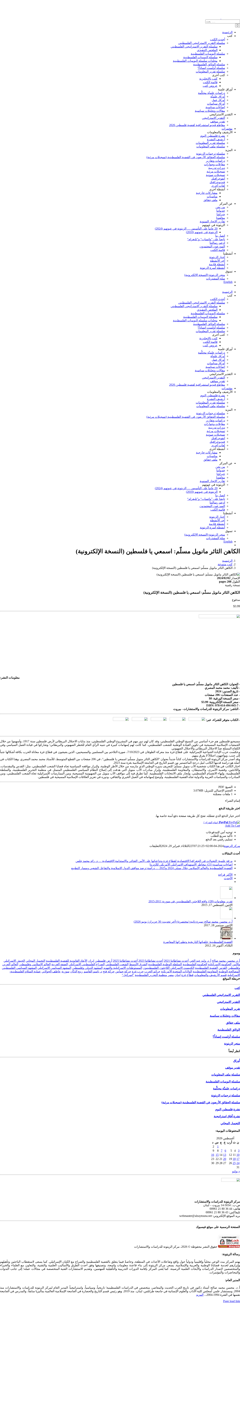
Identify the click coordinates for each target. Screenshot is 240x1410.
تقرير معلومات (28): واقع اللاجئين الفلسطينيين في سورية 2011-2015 (190, 901)
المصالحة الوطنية (229, 971)
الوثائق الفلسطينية (229, 1029)
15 (217, 1154)
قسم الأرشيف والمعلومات (210, 975)
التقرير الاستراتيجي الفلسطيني (221, 994)
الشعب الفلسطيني (116, 964)
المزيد (199, 1294)
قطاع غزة (187, 975)
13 (224, 1154)
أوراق (236, 1060)
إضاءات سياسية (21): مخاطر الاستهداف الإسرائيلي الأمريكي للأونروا (191, 864)
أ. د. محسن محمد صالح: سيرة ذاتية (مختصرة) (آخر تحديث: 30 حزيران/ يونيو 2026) (183, 921)
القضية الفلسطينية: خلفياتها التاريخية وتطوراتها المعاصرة (197, 942)
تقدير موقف (232, 1067)
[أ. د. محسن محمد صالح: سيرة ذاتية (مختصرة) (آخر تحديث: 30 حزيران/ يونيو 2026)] (226, 918)
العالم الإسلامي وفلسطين (35, 964)
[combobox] (222, 21)
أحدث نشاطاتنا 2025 (125, 960)
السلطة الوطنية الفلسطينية (165, 964)
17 (237, 1159)
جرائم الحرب (152, 971)
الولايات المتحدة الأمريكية (176, 971)
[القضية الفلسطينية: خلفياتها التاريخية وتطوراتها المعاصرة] (226, 938)
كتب (237, 988)
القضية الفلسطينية (206, 967)
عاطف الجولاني (51, 971)
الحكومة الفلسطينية (195, 964)
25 (234, 1163)
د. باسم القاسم (93, 971)
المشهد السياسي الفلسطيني (19, 967)
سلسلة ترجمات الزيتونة (225, 1095)
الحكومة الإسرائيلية (219, 964)
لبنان (178, 975)
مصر (171, 975)
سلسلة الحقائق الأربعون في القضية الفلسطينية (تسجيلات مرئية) (200, 1102)
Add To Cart (232, 825)
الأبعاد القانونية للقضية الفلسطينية (66, 960)
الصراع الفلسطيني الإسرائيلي (87, 964)
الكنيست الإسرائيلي (182, 967)
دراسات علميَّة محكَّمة (226, 1088)
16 (212, 1154)
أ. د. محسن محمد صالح (226, 960)
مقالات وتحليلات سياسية (225, 1015)
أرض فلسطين (103, 960)
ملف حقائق (233, 1022)
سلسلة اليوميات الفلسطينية (223, 1081)
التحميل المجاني (35, 960)
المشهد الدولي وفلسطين (87, 967)
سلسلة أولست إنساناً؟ (226, 1036)
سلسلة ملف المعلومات (225, 1074)
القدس (223, 967)
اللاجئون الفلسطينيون (156, 967)
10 (237, 1154)
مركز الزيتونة (232, 846)
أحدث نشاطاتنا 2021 (176, 960)
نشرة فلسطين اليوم (227, 1109)
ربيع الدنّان (76, 971)
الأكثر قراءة (225, 874)
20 (224, 1159)
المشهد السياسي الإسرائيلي (54, 967)
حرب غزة (138, 971)
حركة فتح (109, 971)
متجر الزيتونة (232, 1043)
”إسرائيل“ (128, 975)
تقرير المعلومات (230, 1008)
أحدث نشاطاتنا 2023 (150, 960)
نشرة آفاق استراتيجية (227, 1116)
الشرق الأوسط (138, 964)
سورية (65, 971)
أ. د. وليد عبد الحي (200, 960)
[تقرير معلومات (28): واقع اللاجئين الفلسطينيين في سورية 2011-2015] (226, 897)
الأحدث (228, 878)
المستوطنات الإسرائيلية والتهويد (122, 967)
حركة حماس (123, 971)
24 (237, 1163)
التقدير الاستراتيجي (228, 1001)
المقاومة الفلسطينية (205, 971)
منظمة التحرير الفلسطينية (151, 975)
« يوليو (236, 1171)
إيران (91, 960)
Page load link (231, 1301)
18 (234, 1159)
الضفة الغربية (59, 964)
